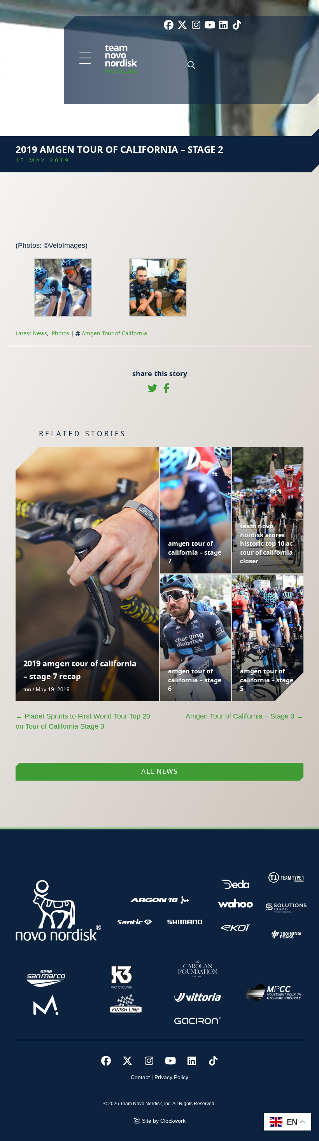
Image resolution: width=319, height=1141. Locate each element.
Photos (60, 334)
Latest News (31, 334)
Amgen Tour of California (114, 334)
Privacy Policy (171, 1077)
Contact (140, 1077)
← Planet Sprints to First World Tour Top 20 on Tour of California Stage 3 (83, 721)
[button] (85, 59)
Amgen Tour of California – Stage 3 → (244, 716)
